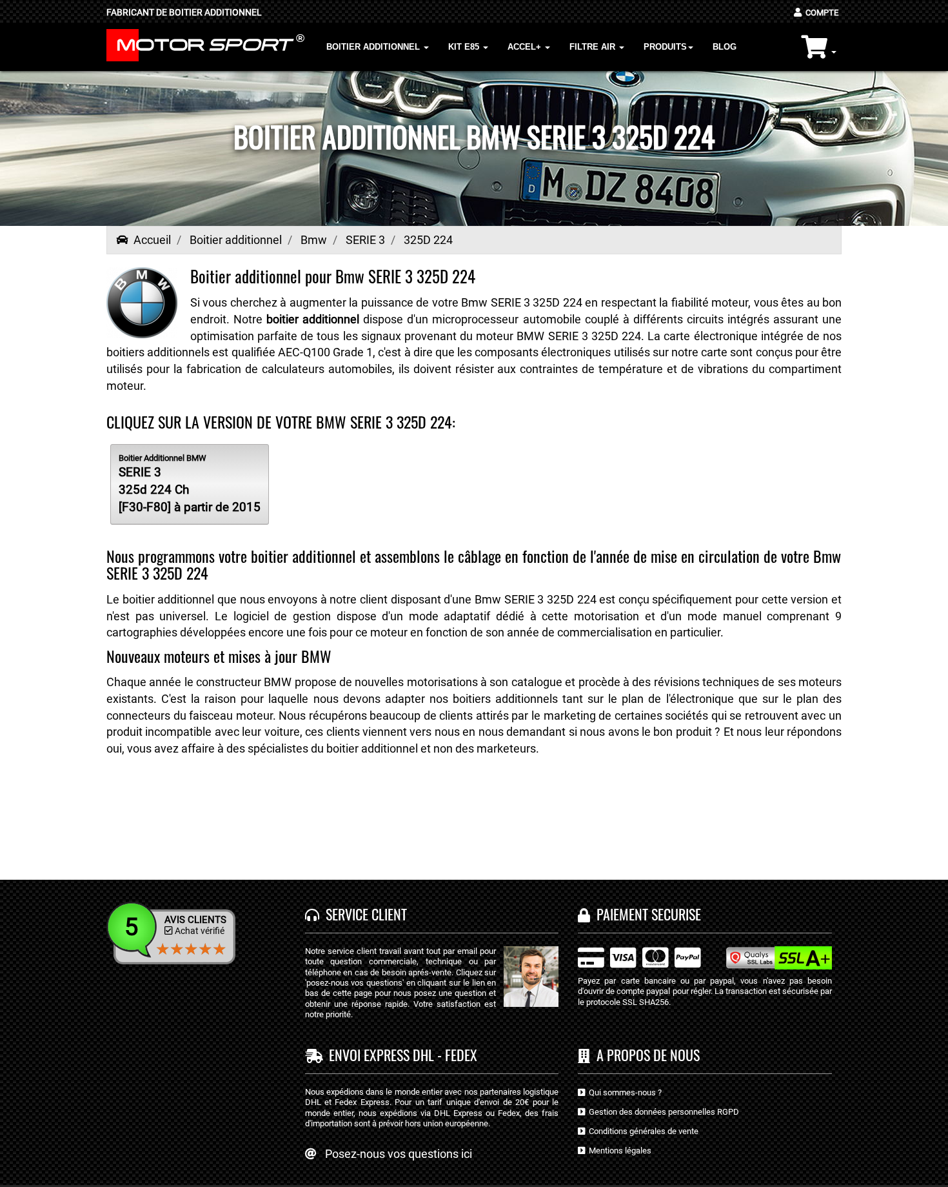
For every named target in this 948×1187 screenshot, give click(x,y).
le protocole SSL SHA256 (623, 1002)
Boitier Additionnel (374, 47)
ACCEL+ (526, 47)
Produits (665, 47)
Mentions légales (618, 1150)
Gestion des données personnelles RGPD (662, 1112)
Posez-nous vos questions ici (398, 1154)
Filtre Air (593, 47)
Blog (724, 47)
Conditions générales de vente (641, 1131)
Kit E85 (465, 47)
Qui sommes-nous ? (623, 1092)
